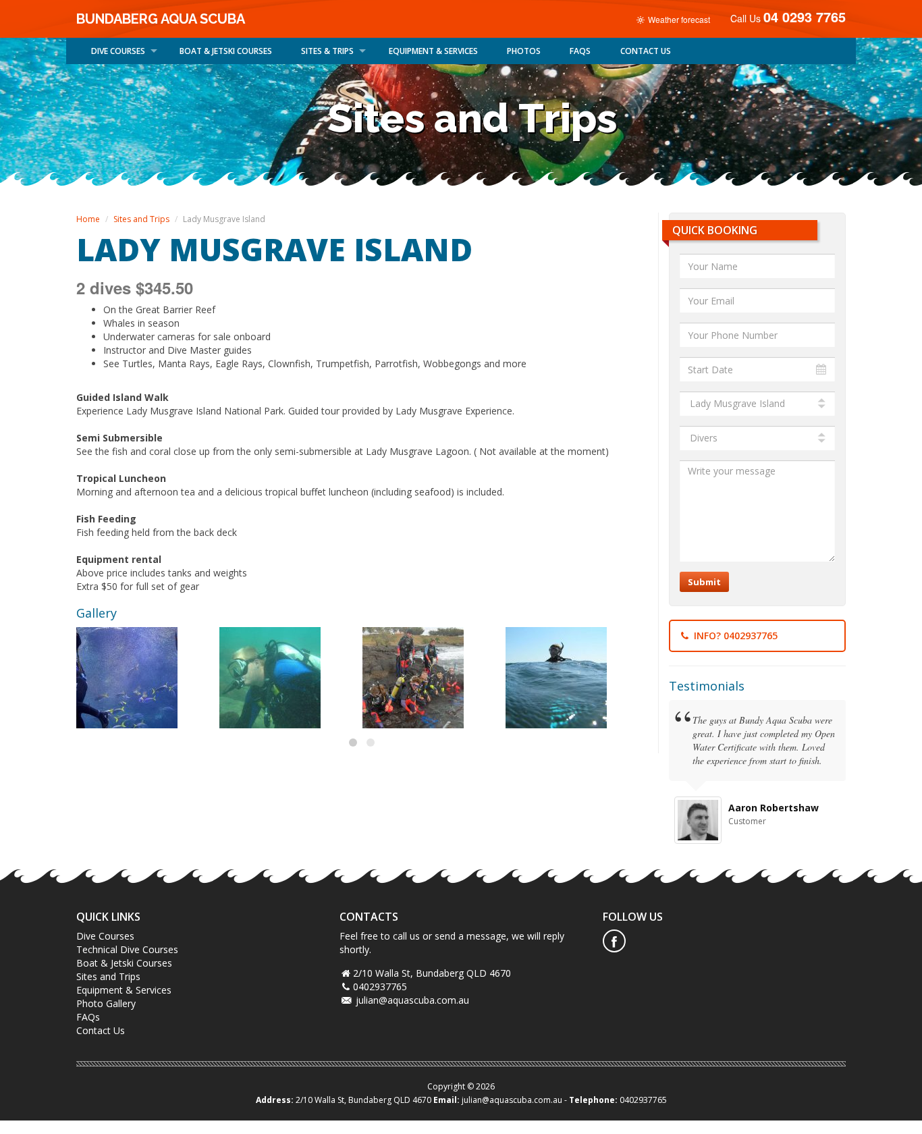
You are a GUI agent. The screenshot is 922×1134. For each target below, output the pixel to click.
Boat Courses (226, 51)
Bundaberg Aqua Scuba (160, 19)
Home (88, 219)
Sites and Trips (141, 219)
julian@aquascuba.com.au (412, 1000)
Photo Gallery (106, 1003)
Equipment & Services (433, 51)
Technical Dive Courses (127, 949)
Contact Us (100, 1030)
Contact (645, 51)
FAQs (580, 51)
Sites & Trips (327, 51)
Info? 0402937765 (734, 635)
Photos (524, 51)
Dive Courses (118, 51)
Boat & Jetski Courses (124, 962)
